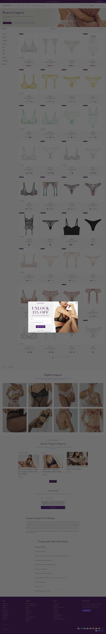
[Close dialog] (76, 303)
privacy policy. (47, 331)
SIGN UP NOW (40, 326)
